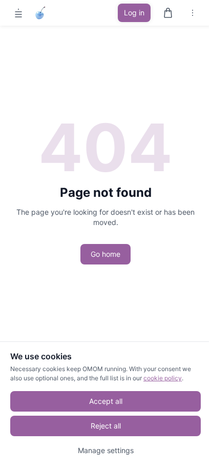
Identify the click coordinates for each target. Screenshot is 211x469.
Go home (105, 254)
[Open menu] (18, 13)
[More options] (192, 13)
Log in (134, 12)
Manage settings (106, 450)
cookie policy (162, 378)
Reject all (106, 425)
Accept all (105, 401)
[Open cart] (168, 13)
